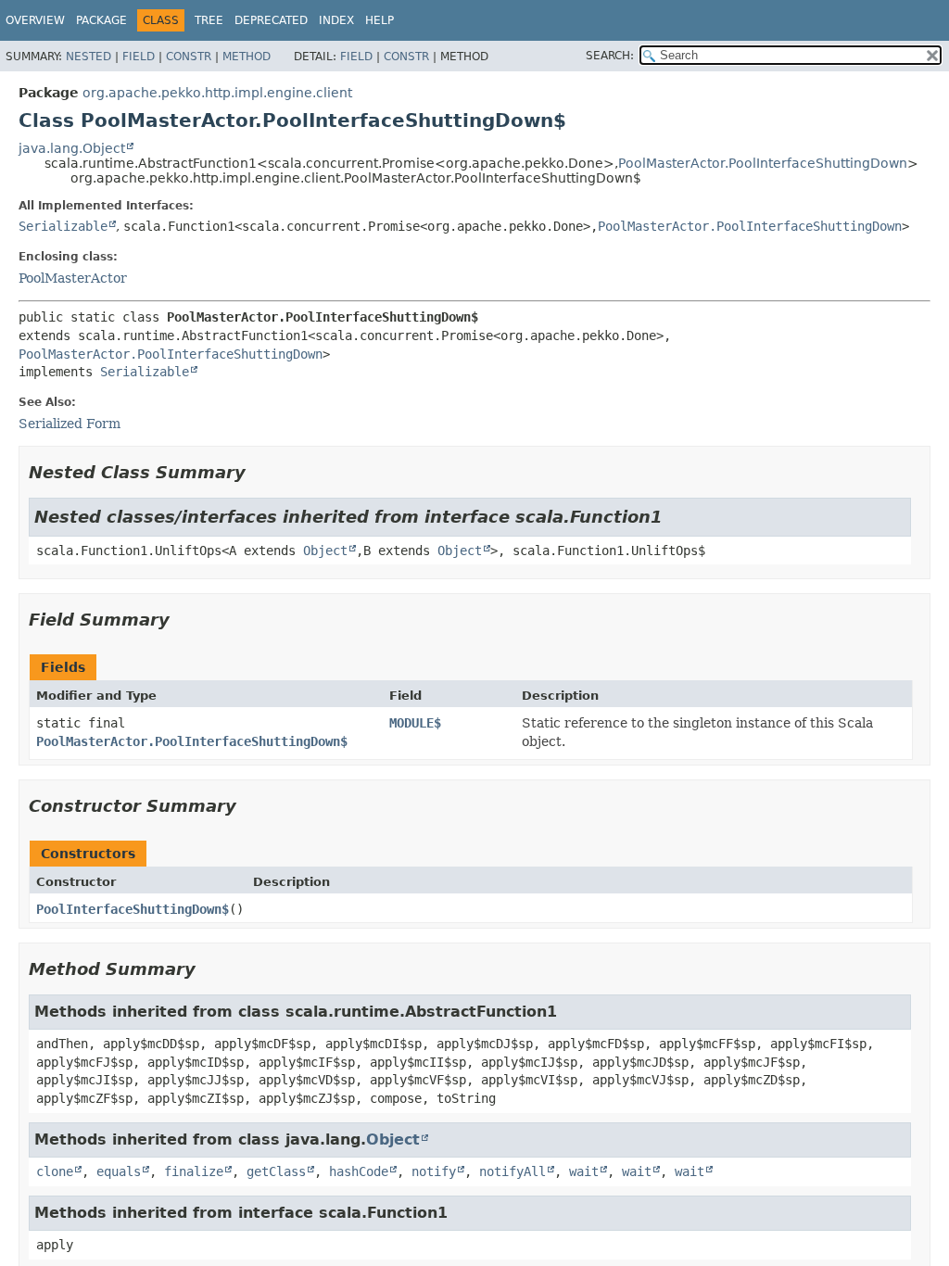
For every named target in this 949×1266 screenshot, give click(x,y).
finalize (193, 1171)
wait (584, 1171)
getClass (276, 1171)
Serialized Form (69, 423)
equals (118, 1171)
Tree (209, 20)
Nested (88, 56)
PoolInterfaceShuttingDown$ (132, 909)
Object (325, 550)
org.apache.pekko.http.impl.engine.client (217, 92)
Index (336, 20)
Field (138, 56)
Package (101, 20)
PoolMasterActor (73, 278)
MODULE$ (415, 722)
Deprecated (271, 20)
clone (54, 1171)
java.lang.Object (72, 148)
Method (246, 56)
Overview (35, 20)
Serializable (63, 226)
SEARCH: (610, 55)
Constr (188, 56)
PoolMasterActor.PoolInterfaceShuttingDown (762, 163)
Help (379, 20)
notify (433, 1171)
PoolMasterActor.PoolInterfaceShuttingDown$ (192, 741)
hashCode (358, 1171)
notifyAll (512, 1171)
